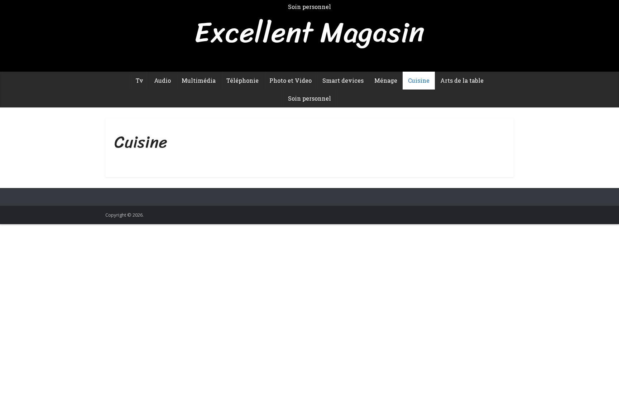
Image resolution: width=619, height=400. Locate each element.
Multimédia (199, 80)
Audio (162, 80)
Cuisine (419, 80)
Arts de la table (462, 80)
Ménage (385, 80)
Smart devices (343, 80)
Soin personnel (309, 98)
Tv (139, 80)
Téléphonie (242, 80)
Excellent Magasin (309, 32)
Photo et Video (290, 80)
